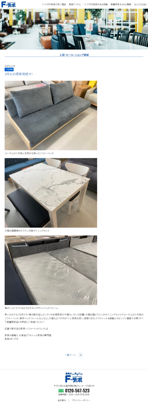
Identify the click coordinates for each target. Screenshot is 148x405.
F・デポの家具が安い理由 (54, 4)
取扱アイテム (75, 4)
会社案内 (62, 400)
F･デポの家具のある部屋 (96, 4)
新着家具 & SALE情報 (121, 4)
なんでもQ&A (140, 4)
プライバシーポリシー (81, 400)
